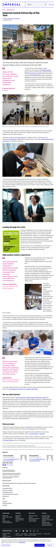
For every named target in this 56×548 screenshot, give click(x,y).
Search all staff (32, 521)
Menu (50, 4)
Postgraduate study (7, 488)
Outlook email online (7, 522)
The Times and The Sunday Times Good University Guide (31, 397)
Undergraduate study (7, 492)
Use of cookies (19, 535)
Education (4, 501)
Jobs (3, 519)
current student (34, 433)
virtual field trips (12, 139)
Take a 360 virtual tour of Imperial (10, 494)
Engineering (18, 515)
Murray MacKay (16, 18)
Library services (6, 521)
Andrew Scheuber (8, 18)
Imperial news (10, 9)
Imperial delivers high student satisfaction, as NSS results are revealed (19, 483)
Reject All (50, 545)
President (4, 505)
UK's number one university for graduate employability (23, 389)
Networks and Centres (34, 518)
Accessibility (24, 533)
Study (31, 429)
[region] (28, 543)
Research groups (33, 519)
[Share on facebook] (3, 465)
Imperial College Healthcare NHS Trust (47, 523)
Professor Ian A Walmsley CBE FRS (10, 476)
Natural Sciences (20, 518)
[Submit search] (45, 4)
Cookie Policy (22, 542)
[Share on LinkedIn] (5, 465)
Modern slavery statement (35, 533)
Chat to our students (7, 490)
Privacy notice (47, 533)
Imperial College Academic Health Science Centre (46, 517)
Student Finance (9, 440)
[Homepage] (13, 4)
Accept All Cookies (39, 545)
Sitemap (18, 533)
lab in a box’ (21, 137)
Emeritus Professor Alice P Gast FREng (11, 473)
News (3, 9)
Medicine (18, 517)
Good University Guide (35, 73)
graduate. (42, 433)
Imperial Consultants (47, 525)
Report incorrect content (30, 535)
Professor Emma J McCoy (8, 470)
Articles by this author (8, 460)
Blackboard (5, 515)
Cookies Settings (6, 545)
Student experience (7, 503)
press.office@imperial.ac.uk (12, 459)
